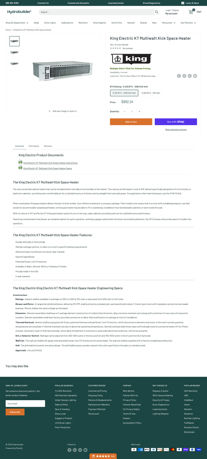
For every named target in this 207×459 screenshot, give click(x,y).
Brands (143, 22)
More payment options (176, 129)
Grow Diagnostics (151, 3)
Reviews (48, 146)
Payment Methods (96, 409)
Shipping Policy (95, 395)
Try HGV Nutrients (63, 390)
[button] (103, 456)
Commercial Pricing (97, 390)
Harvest (131, 22)
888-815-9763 (12, 3)
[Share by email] (195, 75)
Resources (167, 22)
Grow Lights (50, 22)
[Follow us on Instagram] (80, 450)
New (154, 22)
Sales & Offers (61, 404)
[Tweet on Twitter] (190, 75)
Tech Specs (33, 146)
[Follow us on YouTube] (85, 450)
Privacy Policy (129, 400)
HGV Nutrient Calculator (66, 395)
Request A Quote (160, 390)
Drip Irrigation (99, 22)
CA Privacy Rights (131, 409)
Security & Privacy (161, 400)
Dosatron (188, 413)
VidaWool (188, 400)
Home (8, 30)
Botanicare (189, 432)
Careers (126, 418)
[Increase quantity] (139, 111)
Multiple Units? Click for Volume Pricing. (130, 68)
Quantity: (115, 111)
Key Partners (187, 22)
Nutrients (83, 22)
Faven (187, 404)
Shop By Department (15, 22)
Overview (19, 146)
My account (171, 13)
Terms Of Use (129, 413)
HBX (186, 395)
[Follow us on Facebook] (69, 450)
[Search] (156, 12)
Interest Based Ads (132, 404)
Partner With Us (130, 395)
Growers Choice (191, 427)
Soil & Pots (117, 22)
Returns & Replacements (100, 400)
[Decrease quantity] (124, 111)
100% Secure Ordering (163, 395)
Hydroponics (67, 22)
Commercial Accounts (78, 3)
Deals (36, 22)
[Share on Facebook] (179, 75)
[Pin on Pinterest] (184, 75)
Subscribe (15, 412)
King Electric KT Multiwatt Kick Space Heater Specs (47, 168)
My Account (93, 413)
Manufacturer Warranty (99, 404)
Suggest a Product (63, 418)
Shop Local (60, 413)
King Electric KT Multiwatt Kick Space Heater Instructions (50, 162)
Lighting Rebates (161, 413)
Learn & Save (192, 3)
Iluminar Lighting (192, 418)
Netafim (188, 409)
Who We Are (128, 390)
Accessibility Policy (132, 422)
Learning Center (116, 3)
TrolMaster (189, 422)
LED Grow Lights (63, 422)
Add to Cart (131, 121)
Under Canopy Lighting (65, 400)
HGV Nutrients (190, 390)
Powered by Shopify (14, 448)
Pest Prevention (62, 427)
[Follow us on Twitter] (75, 450)
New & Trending (62, 409)
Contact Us (43, 3)
